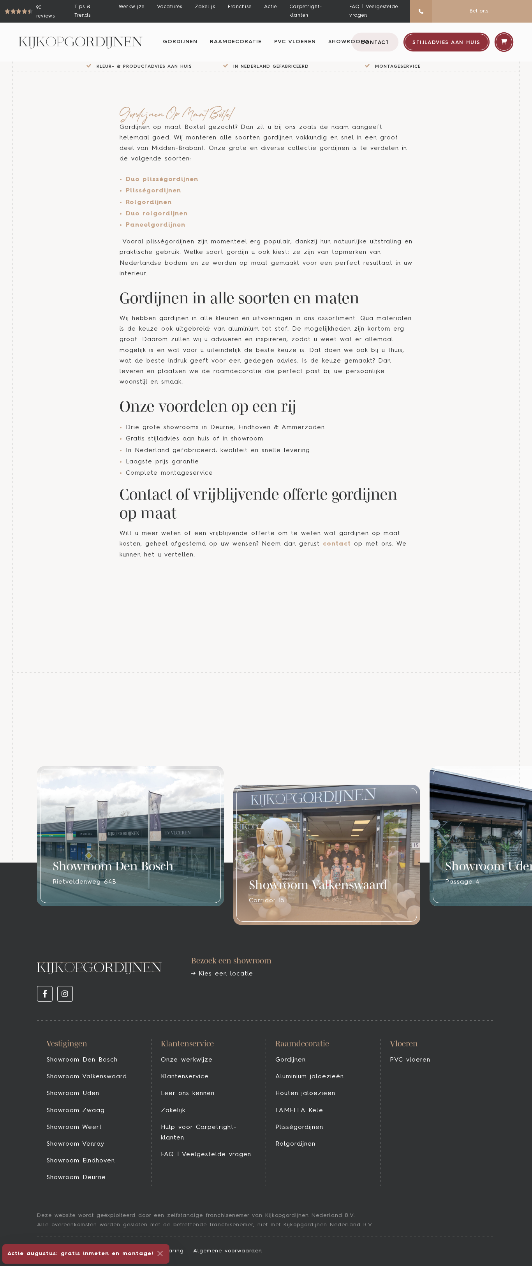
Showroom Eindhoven (80, 1161)
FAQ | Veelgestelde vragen (373, 11)
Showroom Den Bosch (82, 1060)
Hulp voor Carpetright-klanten (199, 1132)
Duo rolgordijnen (157, 214)
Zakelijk (205, 6)
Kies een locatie (224, 974)
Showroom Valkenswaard (86, 1077)
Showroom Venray (75, 1144)
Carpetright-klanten (305, 11)
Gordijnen (180, 41)
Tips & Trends (82, 11)
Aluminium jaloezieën (309, 1077)
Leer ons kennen (188, 1093)
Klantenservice (185, 1077)
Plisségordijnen (153, 191)
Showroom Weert (74, 1127)
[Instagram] (65, 994)
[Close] (160, 1253)
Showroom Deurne (76, 1177)
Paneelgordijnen (155, 225)
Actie (270, 6)
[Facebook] (45, 994)
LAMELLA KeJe (299, 1111)
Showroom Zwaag (75, 1111)
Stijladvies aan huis (446, 42)
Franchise (240, 6)
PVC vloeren (295, 41)
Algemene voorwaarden (227, 1251)
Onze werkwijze (187, 1060)
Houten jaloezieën (305, 1093)
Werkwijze (131, 6)
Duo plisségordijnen (162, 179)
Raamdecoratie (236, 41)
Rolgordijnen (149, 202)
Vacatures (169, 6)
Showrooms (348, 41)
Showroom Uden (72, 1093)
